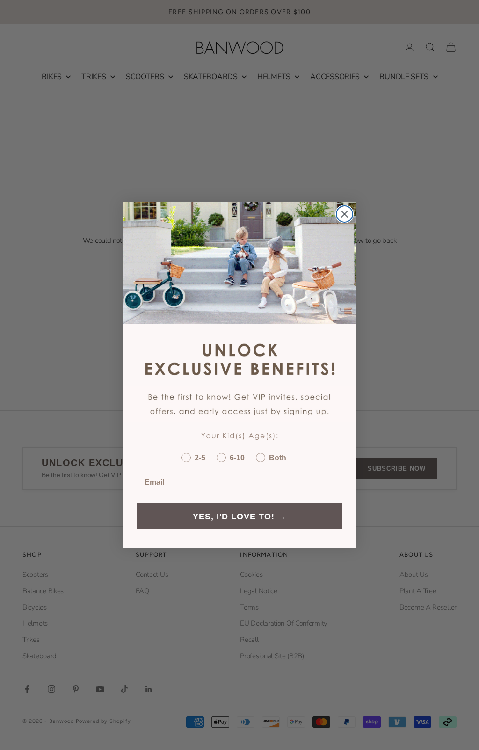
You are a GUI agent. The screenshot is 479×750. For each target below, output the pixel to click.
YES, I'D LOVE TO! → (239, 516)
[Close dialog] (344, 214)
